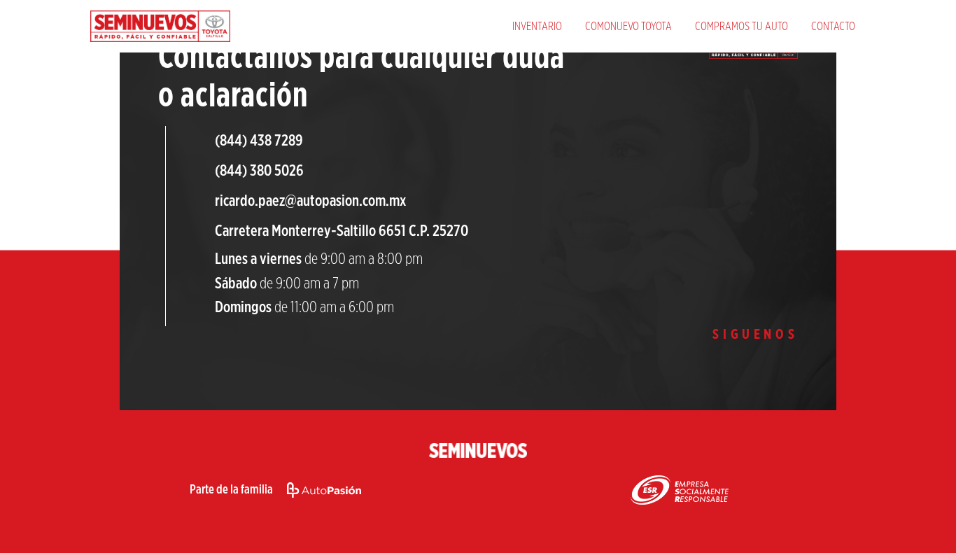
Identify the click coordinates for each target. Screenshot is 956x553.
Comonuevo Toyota (628, 26)
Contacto (833, 26)
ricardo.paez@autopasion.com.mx (310, 201)
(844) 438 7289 (259, 140)
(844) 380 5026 (259, 170)
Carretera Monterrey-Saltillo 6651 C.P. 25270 (341, 231)
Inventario (537, 26)
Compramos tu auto (741, 26)
